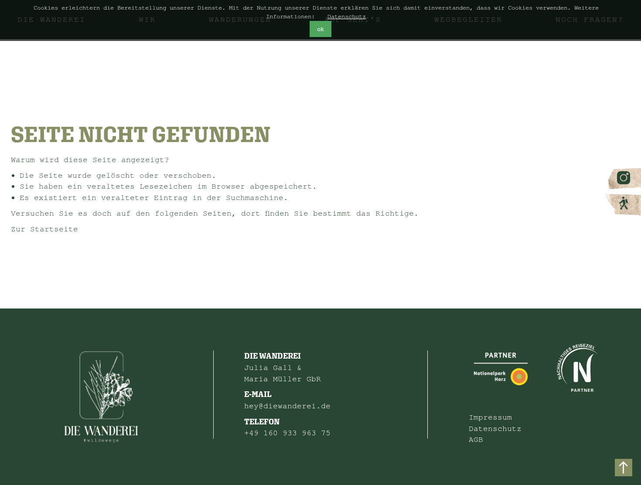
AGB (476, 439)
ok (320, 29)
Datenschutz (346, 16)
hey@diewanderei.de (287, 406)
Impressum (490, 417)
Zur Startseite (44, 229)
